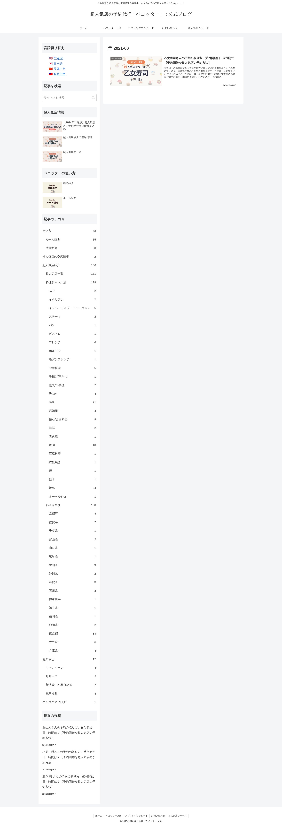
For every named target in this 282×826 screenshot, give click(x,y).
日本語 (58, 63)
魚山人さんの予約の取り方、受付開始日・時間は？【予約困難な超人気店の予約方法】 (68, 733)
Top (274, 818)
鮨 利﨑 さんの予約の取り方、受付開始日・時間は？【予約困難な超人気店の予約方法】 (68, 782)
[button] (93, 97)
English (58, 58)
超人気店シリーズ (177, 815)
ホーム (98, 815)
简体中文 (59, 68)
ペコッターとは (114, 815)
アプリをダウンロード (136, 815)
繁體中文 (59, 74)
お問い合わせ (158, 815)
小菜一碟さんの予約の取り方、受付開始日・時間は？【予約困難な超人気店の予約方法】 (68, 757)
